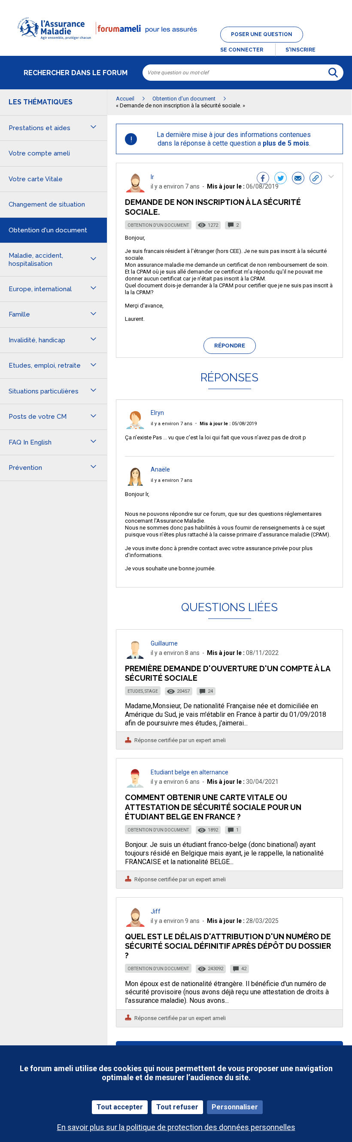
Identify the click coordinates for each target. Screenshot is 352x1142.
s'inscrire (300, 50)
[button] (176, 44)
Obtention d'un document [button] (48, 230)
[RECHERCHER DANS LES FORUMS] (333, 72)
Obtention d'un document (158, 225)
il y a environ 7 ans (171, 423)
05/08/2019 (228, 423)
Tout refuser (177, 1107)
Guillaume (164, 643)
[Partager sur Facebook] (263, 179)
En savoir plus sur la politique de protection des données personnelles (176, 1127)
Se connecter (241, 50)
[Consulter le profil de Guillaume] (135, 656)
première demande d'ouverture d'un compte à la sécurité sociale (227, 673)
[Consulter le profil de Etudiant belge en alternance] (135, 785)
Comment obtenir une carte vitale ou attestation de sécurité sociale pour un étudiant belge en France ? (213, 807)
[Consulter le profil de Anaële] (135, 483)
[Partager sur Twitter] (280, 179)
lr (152, 177)
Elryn (157, 412)
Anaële (160, 469)
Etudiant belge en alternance (189, 772)
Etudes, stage (142, 691)
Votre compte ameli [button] (39, 153)
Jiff (156, 911)
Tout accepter (120, 1107)
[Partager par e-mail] (298, 179)
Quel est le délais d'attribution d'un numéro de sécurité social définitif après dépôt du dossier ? (228, 946)
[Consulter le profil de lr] (135, 190)
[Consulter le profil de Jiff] (135, 924)
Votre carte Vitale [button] (36, 179)
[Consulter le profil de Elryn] (135, 427)
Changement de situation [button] (47, 204)
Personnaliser (235, 1107)
